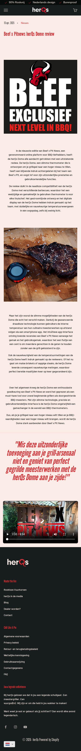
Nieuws (24, 23)
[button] (9, 744)
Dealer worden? (12, 608)
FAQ (6, 674)
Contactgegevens (13, 667)
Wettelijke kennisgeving (16, 655)
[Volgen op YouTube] (25, 727)
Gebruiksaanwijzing (14, 661)
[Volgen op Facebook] (6, 727)
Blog (6, 602)
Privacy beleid (11, 642)
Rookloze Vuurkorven (15, 589)
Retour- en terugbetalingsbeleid (21, 648)
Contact (8, 615)
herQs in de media (13, 596)
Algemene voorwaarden (16, 636)
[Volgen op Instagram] (15, 727)
